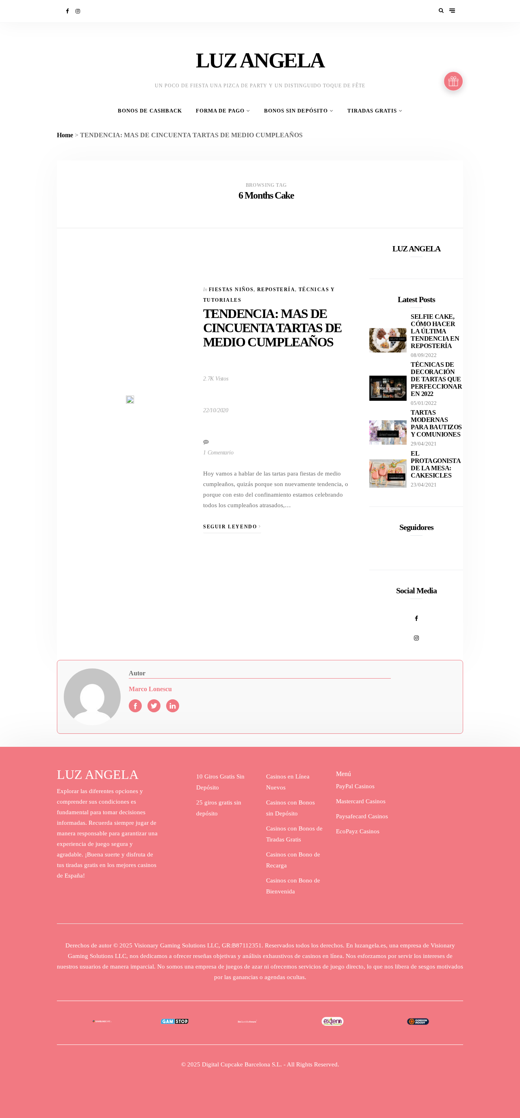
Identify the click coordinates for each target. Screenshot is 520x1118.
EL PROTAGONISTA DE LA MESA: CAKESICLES (435, 464)
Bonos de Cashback (150, 111)
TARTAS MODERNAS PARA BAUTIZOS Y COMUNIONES (436, 423)
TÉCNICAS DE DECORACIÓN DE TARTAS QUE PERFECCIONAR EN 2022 (436, 379)
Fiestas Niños (231, 289)
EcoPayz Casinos (357, 831)
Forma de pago (220, 111)
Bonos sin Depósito (296, 111)
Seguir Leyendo (231, 527)
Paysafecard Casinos (362, 816)
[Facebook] (68, 11)
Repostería (276, 289)
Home (65, 135)
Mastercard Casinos (361, 801)
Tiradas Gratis (372, 111)
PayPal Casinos (355, 786)
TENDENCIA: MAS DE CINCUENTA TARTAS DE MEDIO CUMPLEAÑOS (272, 327)
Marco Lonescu (150, 689)
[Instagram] (78, 11)
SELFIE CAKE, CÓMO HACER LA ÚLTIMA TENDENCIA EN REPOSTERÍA (435, 331)
